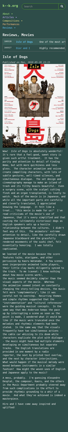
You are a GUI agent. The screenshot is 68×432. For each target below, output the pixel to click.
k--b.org (10, 5)
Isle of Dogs (24, 41)
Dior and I (23, 48)
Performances (11, 24)
